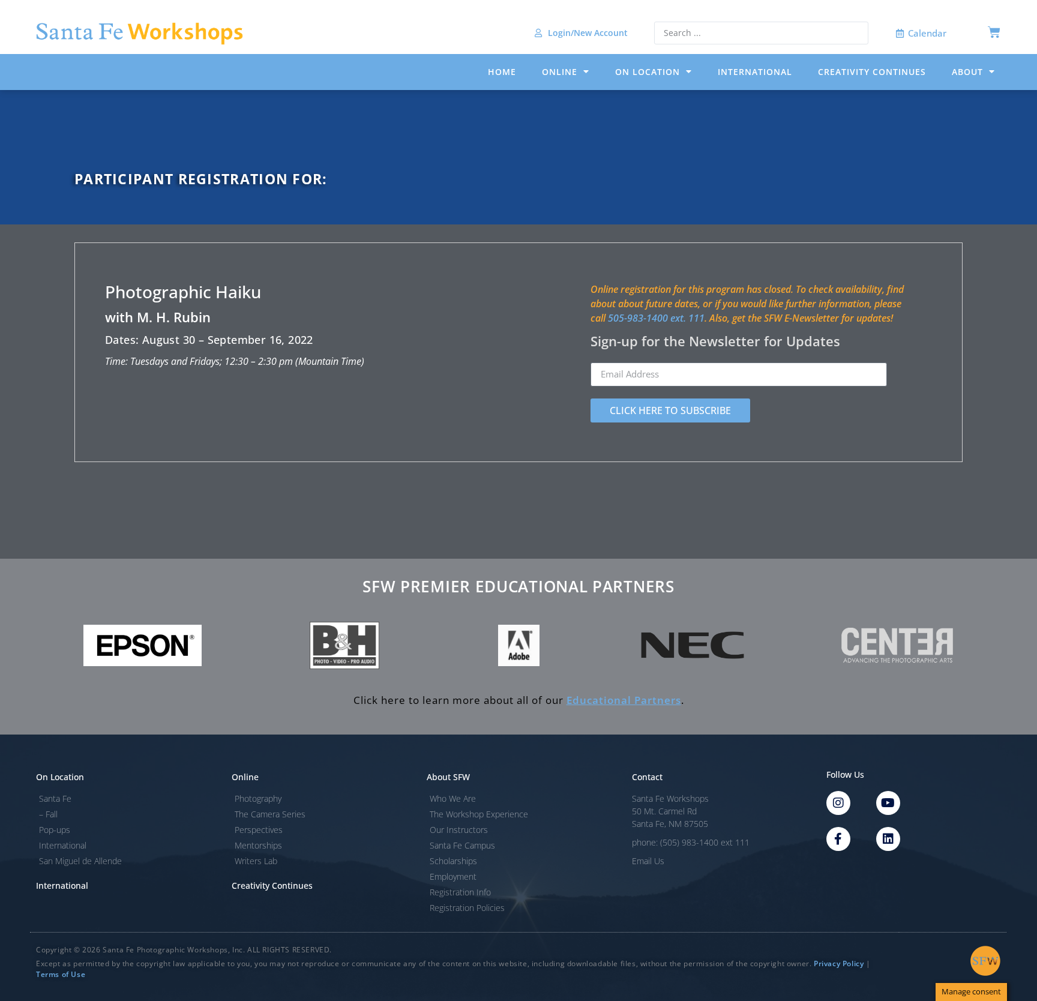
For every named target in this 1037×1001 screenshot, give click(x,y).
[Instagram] (838, 803)
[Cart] (994, 32)
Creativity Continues (872, 71)
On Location (647, 71)
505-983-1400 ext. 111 (656, 318)
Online (559, 71)
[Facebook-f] (838, 839)
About (967, 71)
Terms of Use (60, 974)
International (755, 71)
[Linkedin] (888, 839)
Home (502, 71)
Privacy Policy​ (839, 963)
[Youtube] (888, 803)
